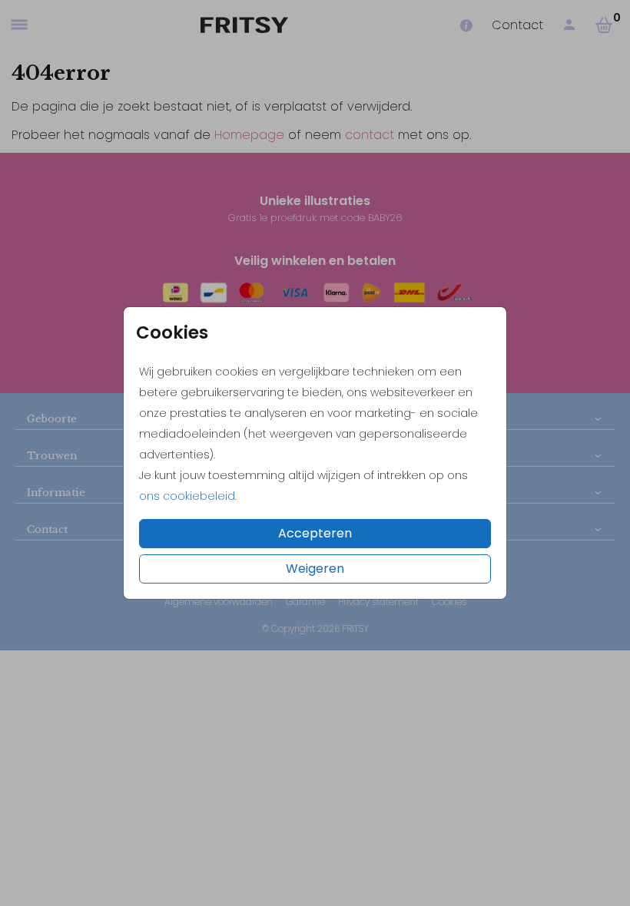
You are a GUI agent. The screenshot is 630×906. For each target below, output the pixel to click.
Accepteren (315, 533)
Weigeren (315, 568)
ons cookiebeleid (187, 496)
